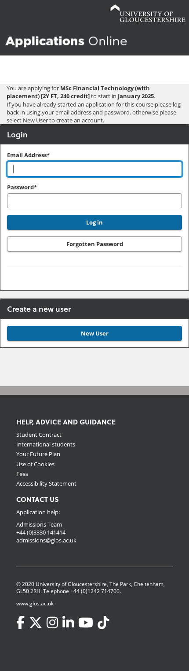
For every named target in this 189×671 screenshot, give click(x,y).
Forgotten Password (94, 244)
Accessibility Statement (46, 483)
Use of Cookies (35, 464)
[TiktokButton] (103, 622)
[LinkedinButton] (68, 622)
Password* (22, 187)
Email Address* (28, 155)
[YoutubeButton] (85, 622)
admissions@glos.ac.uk (46, 540)
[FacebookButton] (20, 622)
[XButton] (35, 622)
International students (45, 444)
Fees (22, 474)
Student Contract (39, 435)
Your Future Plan (38, 454)
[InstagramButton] (52, 622)
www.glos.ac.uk (35, 603)
